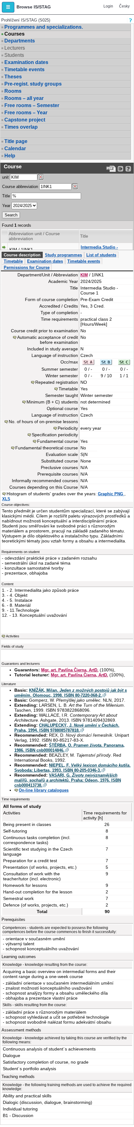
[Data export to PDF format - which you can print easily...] (111, 169)
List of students (101, 255)
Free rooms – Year (25, 112)
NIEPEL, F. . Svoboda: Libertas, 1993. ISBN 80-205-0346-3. (72, 768)
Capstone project (24, 119)
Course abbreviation (20, 186)
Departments (19, 40)
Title (6, 196)
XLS (6, 499)
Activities (12, 636)
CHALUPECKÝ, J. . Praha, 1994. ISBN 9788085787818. (66, 728)
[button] (8, 7)
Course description (22, 255)
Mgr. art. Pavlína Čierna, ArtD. (69, 670)
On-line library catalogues (44, 790)
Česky (124, 6)
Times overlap (21, 127)
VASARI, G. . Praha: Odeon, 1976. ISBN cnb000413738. (67, 780)
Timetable (13, 261)
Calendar (15, 148)
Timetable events (24, 69)
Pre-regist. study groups (33, 84)
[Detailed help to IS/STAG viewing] (128, 169)
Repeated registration (56, 382)
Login (108, 6)
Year (6, 205)
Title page (15, 141)
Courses (14, 34)
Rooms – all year (24, 98)
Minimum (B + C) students (52, 401)
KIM (84, 275)
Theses (13, 76)
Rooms (13, 91)
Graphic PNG (111, 494)
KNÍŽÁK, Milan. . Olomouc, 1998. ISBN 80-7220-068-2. (70, 693)
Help (9, 155)
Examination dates (26, 62)
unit (5, 177)
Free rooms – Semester (31, 105)
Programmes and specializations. (43, 27)
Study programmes (63, 255)
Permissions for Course (27, 267)
